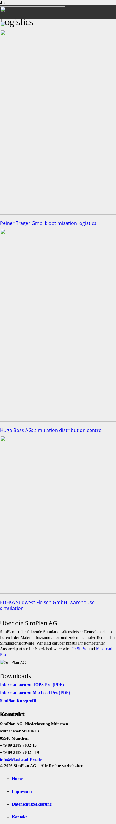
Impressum (22, 791)
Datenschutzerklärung (32, 804)
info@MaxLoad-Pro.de (21, 759)
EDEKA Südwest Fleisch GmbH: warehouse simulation (47, 605)
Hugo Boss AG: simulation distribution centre (50, 430)
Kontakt (19, 816)
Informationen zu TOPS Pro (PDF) (32, 684)
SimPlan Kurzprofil (18, 700)
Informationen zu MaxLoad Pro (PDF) (35, 692)
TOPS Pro (78, 648)
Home (17, 778)
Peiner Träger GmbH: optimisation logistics (48, 223)
